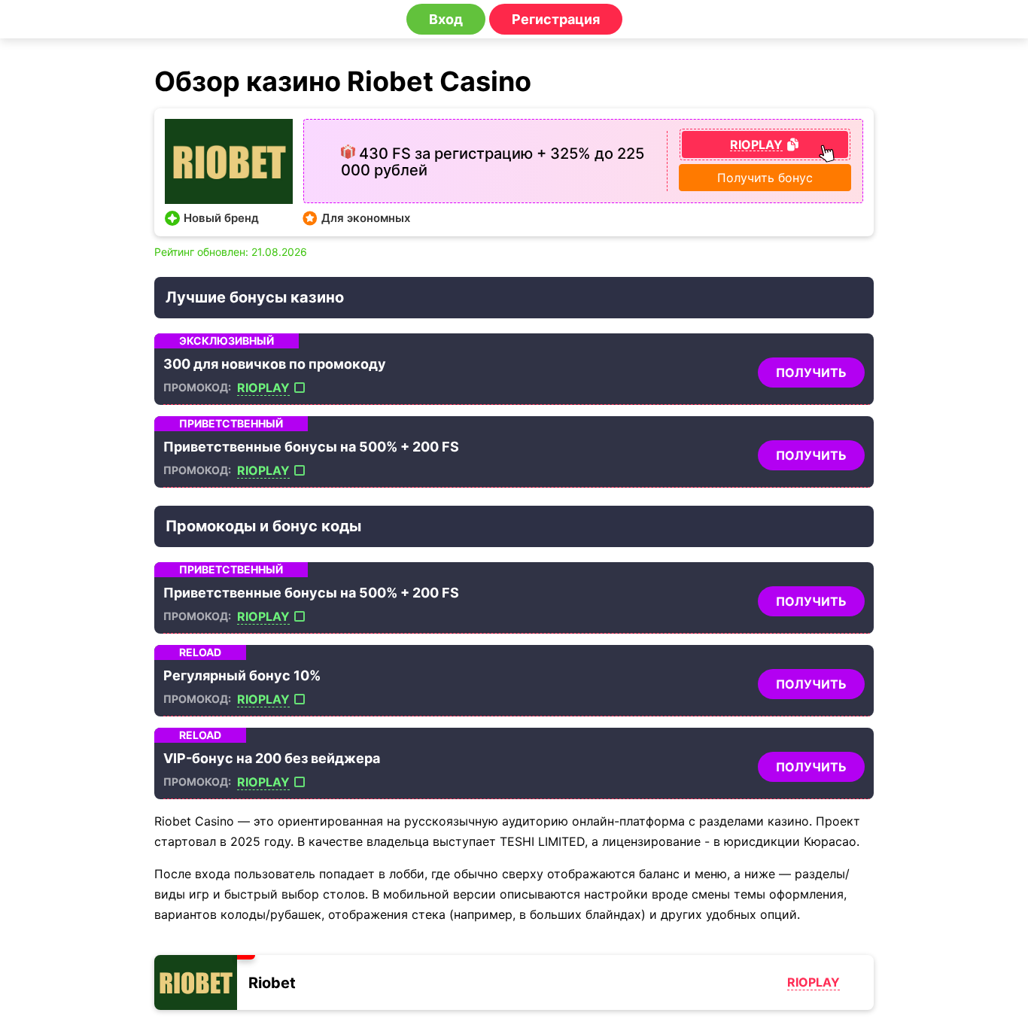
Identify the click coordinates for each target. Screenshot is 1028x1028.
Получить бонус (765, 177)
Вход (446, 19)
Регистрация (556, 19)
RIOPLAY (263, 387)
